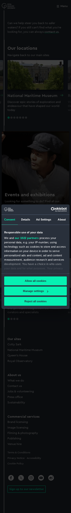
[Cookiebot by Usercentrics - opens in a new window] (51, 209)
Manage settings (33, 290)
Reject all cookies (35, 301)
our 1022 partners (27, 237)
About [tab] (62, 219)
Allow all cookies (35, 280)
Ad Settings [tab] (43, 219)
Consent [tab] (9, 219)
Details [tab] (25, 219)
